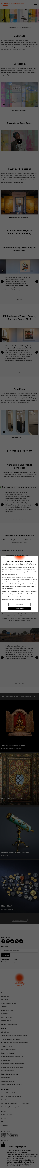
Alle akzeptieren (19, 608)
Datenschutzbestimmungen (10, 599)
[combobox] (5, 558)
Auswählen (19, 605)
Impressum (27, 599)
